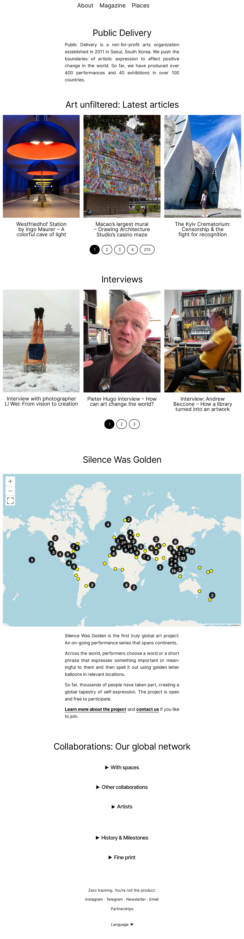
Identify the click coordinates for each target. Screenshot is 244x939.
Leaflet (207, 625)
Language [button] (120, 924)
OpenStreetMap (221, 625)
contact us (147, 709)
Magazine (113, 5)
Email (154, 899)
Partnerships (122, 909)
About (85, 5)
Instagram (94, 899)
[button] (180, 576)
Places (140, 5)
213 (147, 249)
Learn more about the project (95, 709)
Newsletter (136, 899)
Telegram (114, 899)
